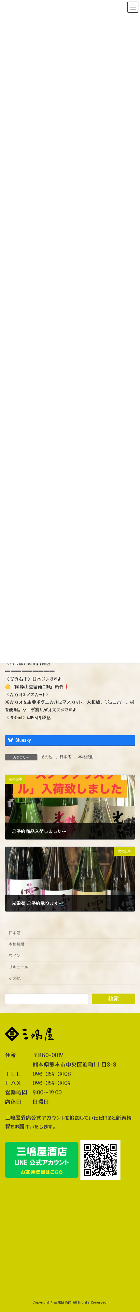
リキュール (18, 967)
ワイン (15, 955)
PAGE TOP (130, 1265)
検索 (113, 998)
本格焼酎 (86, 757)
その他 (46, 757)
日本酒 (65, 757)
